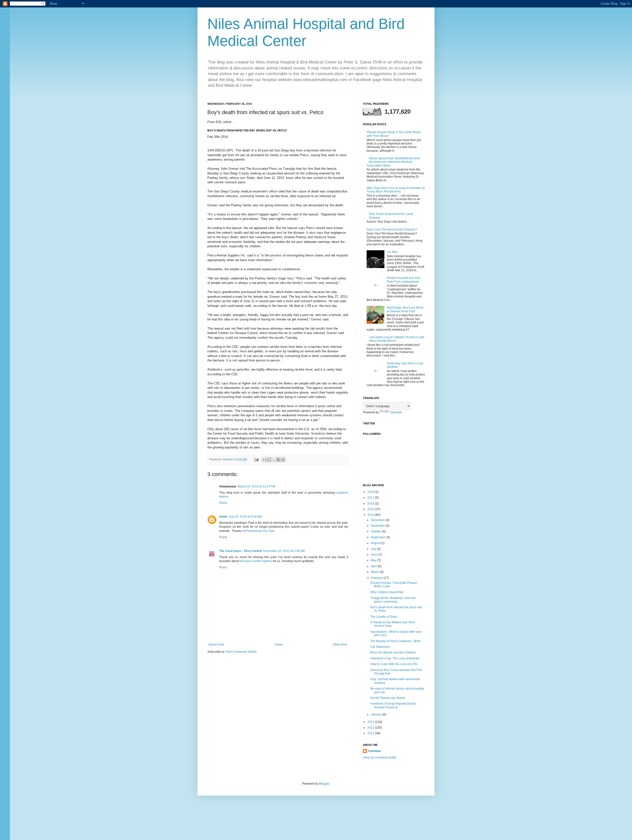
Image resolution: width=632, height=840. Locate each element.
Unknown (374, 751)
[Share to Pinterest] (283, 459)
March (375, 572)
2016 (371, 503)
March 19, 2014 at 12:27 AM (256, 486)
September (378, 537)
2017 (371, 497)
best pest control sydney (256, 561)
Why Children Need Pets (386, 592)
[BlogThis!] (269, 459)
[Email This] (264, 459)
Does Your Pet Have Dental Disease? (392, 229)
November (378, 525)
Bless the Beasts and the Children (393, 652)
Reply (223, 502)
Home (279, 644)
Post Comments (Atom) (241, 651)
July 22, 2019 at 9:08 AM (245, 516)
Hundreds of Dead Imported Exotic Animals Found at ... (393, 705)
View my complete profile (379, 757)
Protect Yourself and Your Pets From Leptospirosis (404, 279)
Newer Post (216, 644)
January (376, 714)
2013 (371, 722)
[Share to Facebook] (278, 459)
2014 (371, 515)
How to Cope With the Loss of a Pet (393, 664)
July (374, 549)
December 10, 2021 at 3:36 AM (284, 551)
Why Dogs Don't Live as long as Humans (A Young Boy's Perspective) (396, 189)
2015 (371, 509)
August (376, 543)
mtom (223, 516)
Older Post (340, 644)
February (377, 578)
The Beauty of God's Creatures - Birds (395, 641)
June (374, 554)
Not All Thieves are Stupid (387, 698)
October (376, 531)
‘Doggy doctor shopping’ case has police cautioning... (393, 599)
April (374, 566)
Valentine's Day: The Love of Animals (395, 658)
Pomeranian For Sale (260, 531)
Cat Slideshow (380, 647)
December (378, 520)
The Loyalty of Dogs (383, 616)
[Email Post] (256, 459)
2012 (371, 727)
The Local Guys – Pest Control (240, 551)
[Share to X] (273, 459)
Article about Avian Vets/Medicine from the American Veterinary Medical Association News (393, 162)
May (374, 560)
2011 (371, 733)
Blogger (324, 783)
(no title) (392, 252)
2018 (371, 492)
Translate (396, 412)
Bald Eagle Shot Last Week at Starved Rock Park (405, 309)
